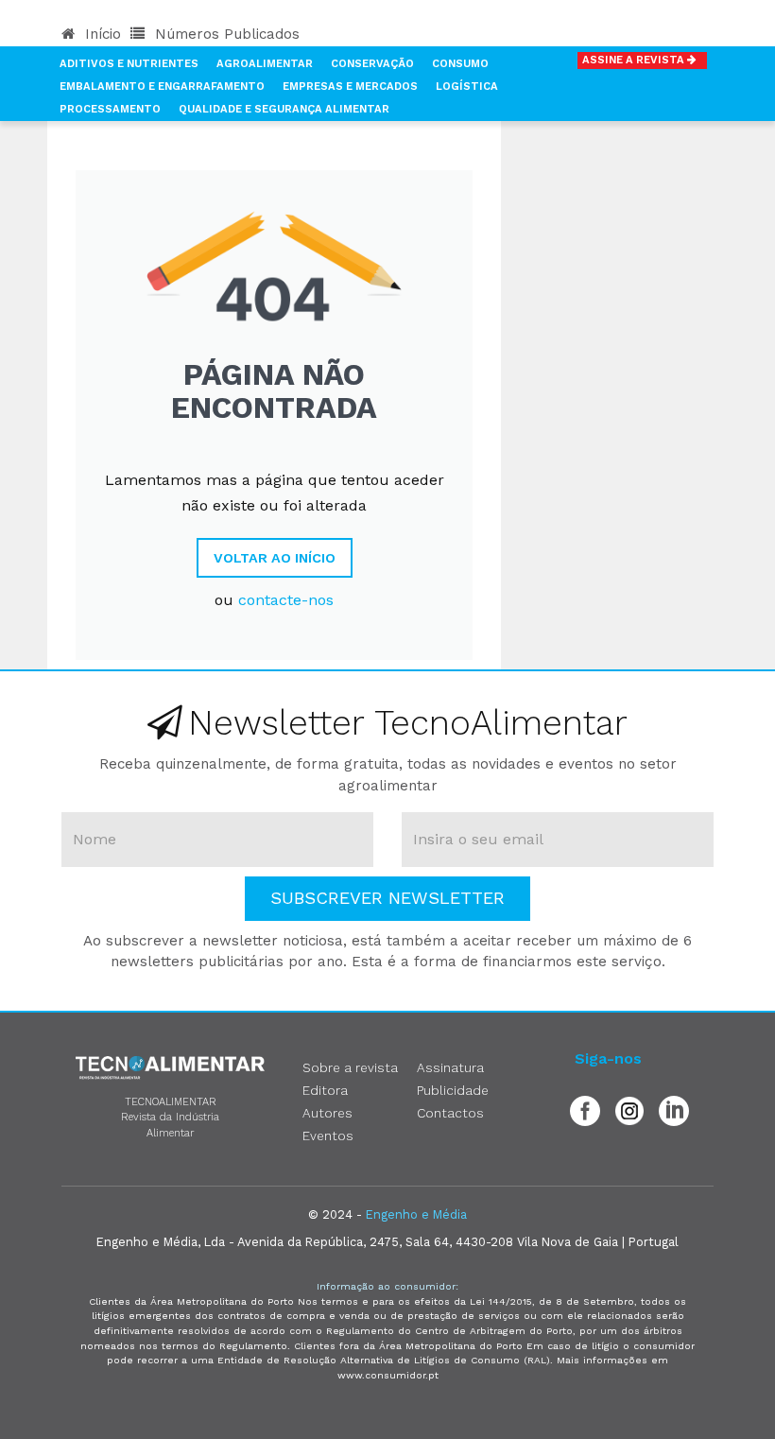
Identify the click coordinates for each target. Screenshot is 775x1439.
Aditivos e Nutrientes (129, 64)
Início (100, 34)
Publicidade (453, 1090)
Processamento (110, 109)
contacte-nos (286, 600)
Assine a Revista (634, 60)
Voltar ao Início (275, 557)
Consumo (460, 64)
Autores (327, 1112)
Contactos (450, 1112)
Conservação (372, 64)
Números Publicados (225, 34)
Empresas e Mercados (350, 86)
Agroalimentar (264, 64)
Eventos (327, 1135)
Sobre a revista (350, 1067)
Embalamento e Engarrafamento (162, 86)
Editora (325, 1090)
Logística (467, 86)
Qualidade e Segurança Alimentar (284, 109)
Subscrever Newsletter (387, 898)
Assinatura (450, 1067)
